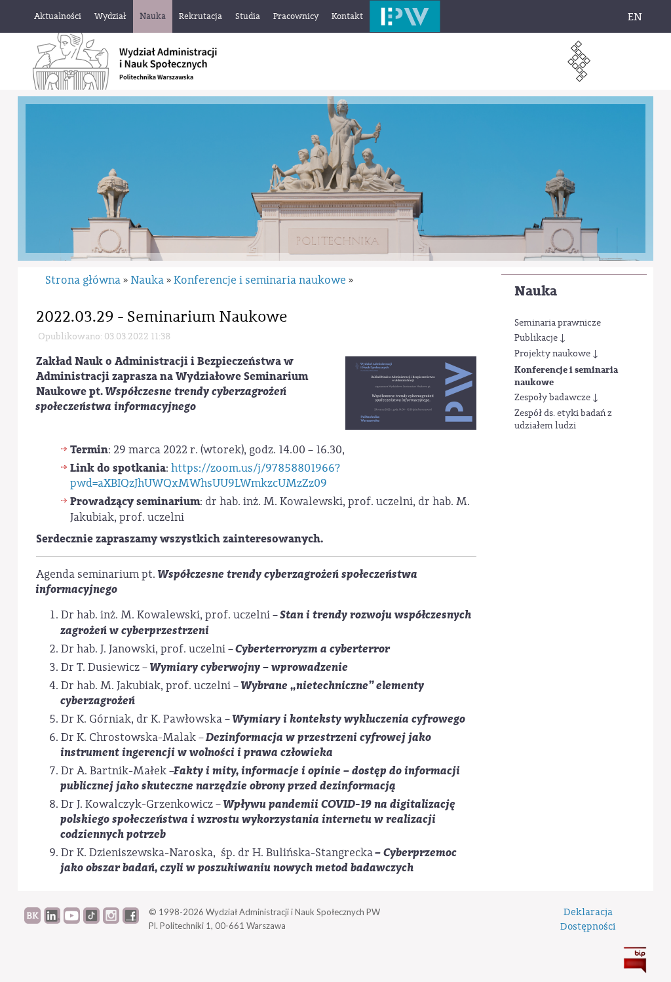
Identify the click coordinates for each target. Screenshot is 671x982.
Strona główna (83, 280)
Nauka (535, 291)
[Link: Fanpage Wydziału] (131, 920)
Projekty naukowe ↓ (556, 354)
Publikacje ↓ (540, 338)
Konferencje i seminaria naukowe (566, 376)
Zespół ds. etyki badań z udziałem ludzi (563, 419)
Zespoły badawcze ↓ (556, 398)
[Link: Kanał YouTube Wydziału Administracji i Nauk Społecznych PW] (72, 920)
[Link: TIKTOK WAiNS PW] (91, 920)
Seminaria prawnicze (557, 323)
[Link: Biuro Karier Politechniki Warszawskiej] (32, 920)
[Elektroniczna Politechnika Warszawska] (405, 16)
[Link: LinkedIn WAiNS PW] (52, 920)
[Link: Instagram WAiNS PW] (111, 920)
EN (635, 17)
